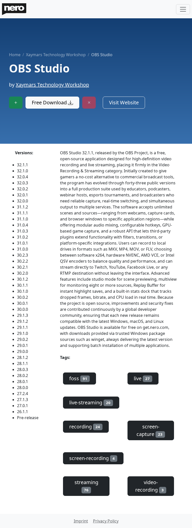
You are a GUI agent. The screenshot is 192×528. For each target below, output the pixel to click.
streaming (86, 485)
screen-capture (149, 430)
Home (14, 54)
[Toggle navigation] (183, 9)
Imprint (81, 521)
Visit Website (124, 102)
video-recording (149, 486)
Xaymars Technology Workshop (56, 54)
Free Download (50, 102)
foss (78, 378)
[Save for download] (15, 103)
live (142, 378)
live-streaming (89, 402)
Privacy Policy (105, 521)
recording (84, 426)
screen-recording (92, 458)
